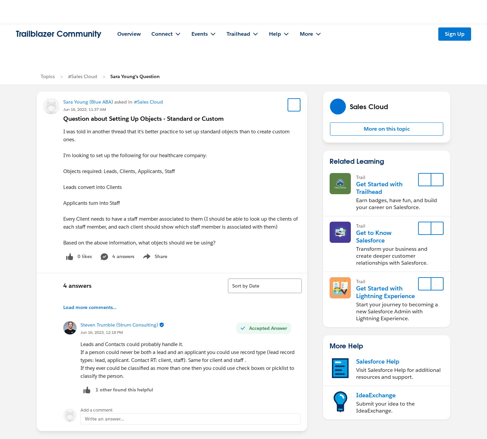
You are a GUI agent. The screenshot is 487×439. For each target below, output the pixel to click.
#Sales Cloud (82, 76)
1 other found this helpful (124, 390)
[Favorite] (294, 105)
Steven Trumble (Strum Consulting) (119, 325)
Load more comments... (90, 307)
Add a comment (97, 410)
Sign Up (454, 33)
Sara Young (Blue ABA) (88, 102)
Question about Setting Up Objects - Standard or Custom (143, 118)
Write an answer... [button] (104, 419)
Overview (129, 33)
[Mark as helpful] (87, 390)
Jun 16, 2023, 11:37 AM (84, 109)
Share (154, 257)
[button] (386, 129)
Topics (48, 76)
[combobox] (265, 286)
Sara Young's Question (135, 76)
